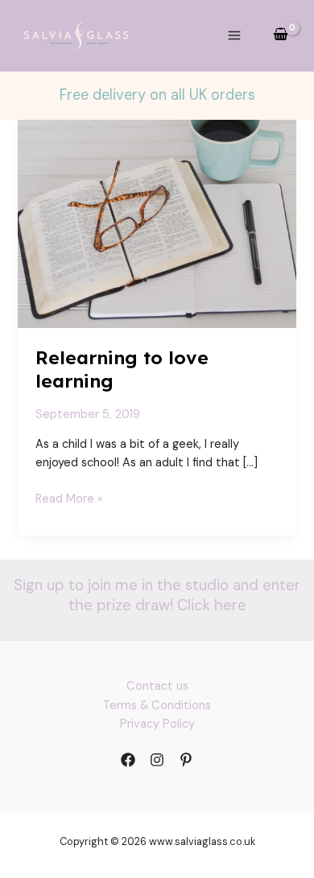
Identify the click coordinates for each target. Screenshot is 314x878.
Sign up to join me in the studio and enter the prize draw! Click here (157, 595)
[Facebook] (128, 760)
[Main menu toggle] (234, 35)
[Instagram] (157, 760)
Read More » (69, 499)
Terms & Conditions (157, 705)
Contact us (157, 686)
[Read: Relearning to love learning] (156, 223)
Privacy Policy (157, 724)
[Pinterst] (186, 760)
